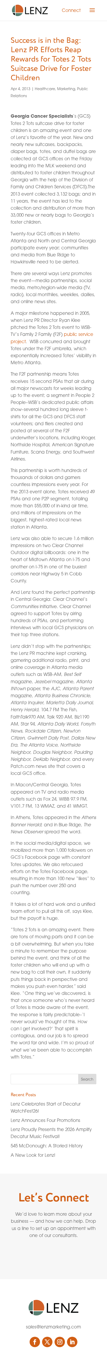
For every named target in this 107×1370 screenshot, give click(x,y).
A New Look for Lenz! (33, 1155)
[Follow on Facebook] (35, 1342)
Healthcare (45, 89)
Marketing (66, 89)
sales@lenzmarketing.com (53, 1326)
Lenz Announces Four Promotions (45, 1120)
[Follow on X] (47, 1342)
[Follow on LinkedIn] (72, 1342)
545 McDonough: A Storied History (47, 1145)
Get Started (41, 1253)
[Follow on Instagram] (60, 1342)
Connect (71, 10)
